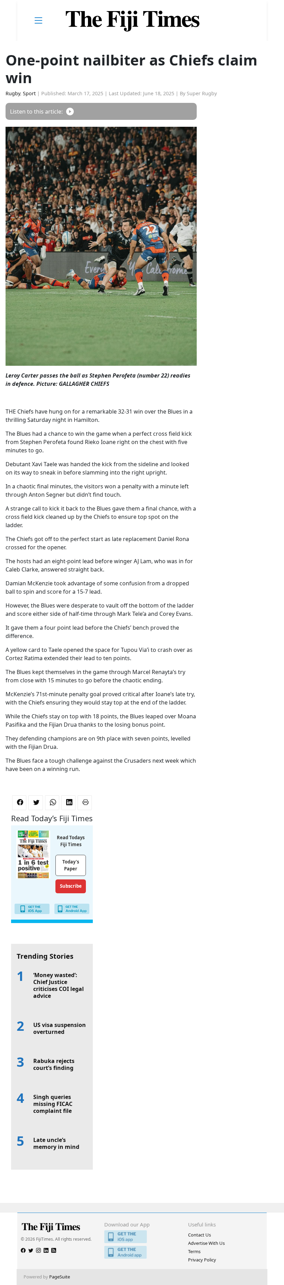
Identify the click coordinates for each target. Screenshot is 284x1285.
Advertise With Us (206, 1243)
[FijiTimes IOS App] (141, 1236)
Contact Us (199, 1235)
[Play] (70, 111)
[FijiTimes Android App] (141, 1252)
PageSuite (59, 1277)
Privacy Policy (202, 1260)
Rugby (13, 93)
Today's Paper (70, 865)
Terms (194, 1251)
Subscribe (71, 886)
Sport (29, 93)
